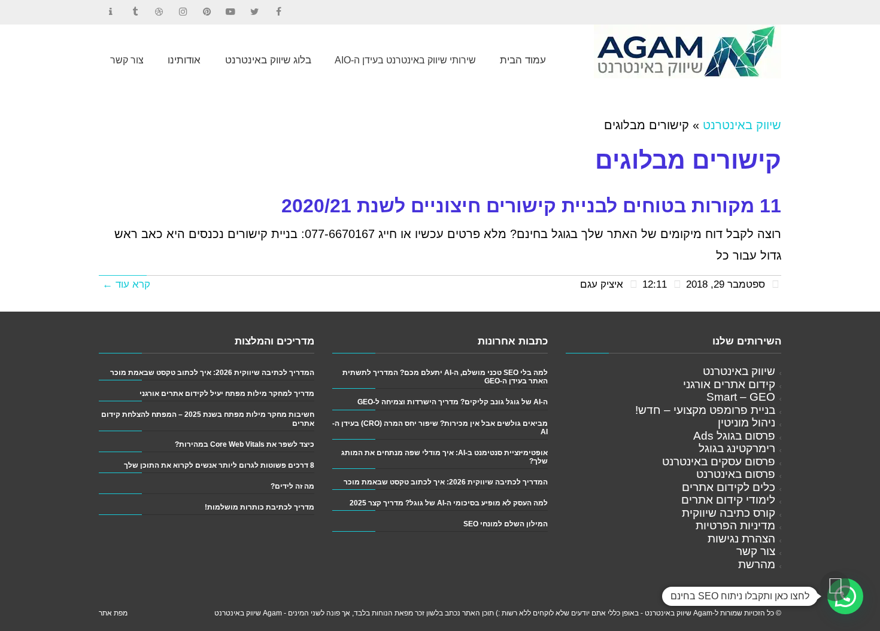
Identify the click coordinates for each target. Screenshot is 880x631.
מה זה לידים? (292, 486)
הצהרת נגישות (741, 538)
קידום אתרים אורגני (729, 384)
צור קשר (755, 551)
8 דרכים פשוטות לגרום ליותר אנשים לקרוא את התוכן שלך (219, 465)
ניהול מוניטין (746, 422)
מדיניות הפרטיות (735, 525)
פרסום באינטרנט (735, 474)
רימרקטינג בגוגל (737, 448)
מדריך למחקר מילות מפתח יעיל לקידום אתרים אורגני (226, 393)
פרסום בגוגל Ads (734, 435)
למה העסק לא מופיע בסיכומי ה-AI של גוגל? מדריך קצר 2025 (449, 503)
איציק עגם (601, 284)
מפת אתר (113, 613)
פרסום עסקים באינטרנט (718, 461)
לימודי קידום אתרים (728, 499)
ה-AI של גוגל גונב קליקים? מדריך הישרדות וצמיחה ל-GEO (452, 402)
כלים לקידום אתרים (728, 487)
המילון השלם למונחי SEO (505, 524)
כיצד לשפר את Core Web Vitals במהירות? (244, 444)
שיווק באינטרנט (742, 125)
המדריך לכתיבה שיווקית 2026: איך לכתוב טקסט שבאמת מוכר (446, 482)
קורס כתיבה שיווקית (728, 513)
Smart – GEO (740, 397)
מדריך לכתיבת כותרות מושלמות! (259, 507)
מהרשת (756, 564)
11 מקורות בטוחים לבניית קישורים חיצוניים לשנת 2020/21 (531, 206)
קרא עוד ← (126, 284)
